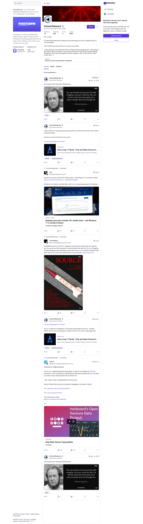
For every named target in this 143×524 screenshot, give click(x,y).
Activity (46, 66)
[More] (98, 119)
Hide (95, 88)
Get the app (26, 519)
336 (54, 33)
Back (48, 3)
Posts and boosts (50, 72)
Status (27, 514)
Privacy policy (17, 515)
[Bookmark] (85, 119)
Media (52, 66)
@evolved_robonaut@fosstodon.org (54, 28)
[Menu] (97, 27)
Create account (116, 36)
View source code (24, 521)
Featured (59, 66)
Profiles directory (34, 514)
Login (116, 40)
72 (45, 33)
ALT (96, 110)
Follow (91, 27)
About (23, 514)
